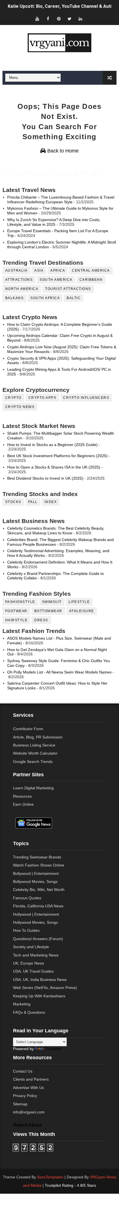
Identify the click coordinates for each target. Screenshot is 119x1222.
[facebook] (48, 18)
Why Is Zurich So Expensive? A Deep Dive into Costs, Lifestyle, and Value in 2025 (53, 222)
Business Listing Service (34, 745)
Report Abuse (27, 1124)
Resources (22, 796)
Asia (38, 270)
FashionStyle (20, 602)
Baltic (74, 298)
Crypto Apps (42, 398)
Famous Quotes (27, 898)
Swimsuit (52, 602)
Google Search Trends (33, 761)
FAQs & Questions (29, 1012)
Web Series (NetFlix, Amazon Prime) (45, 987)
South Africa (45, 298)
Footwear (16, 611)
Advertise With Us (28, 1087)
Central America (91, 270)
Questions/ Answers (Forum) (38, 938)
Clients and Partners (31, 1079)
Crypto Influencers (86, 398)
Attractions (19, 280)
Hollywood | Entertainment (36, 914)
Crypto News (20, 407)
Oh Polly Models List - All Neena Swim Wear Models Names (59, 672)
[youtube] (37, 18)
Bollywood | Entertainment (36, 873)
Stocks (13, 502)
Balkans (14, 298)
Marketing (21, 1004)
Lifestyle (79, 602)
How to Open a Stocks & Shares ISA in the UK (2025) (53, 467)
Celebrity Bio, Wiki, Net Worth (38, 889)
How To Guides (26, 930)
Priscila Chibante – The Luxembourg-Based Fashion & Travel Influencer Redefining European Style (60, 199)
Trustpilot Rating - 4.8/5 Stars (70, 1185)
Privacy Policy (25, 1095)
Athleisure (81, 611)
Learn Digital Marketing (33, 788)
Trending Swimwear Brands (37, 857)
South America (56, 280)
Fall (33, 502)
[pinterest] (59, 18)
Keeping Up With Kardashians (39, 996)
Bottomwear (48, 611)
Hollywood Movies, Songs (35, 922)
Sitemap (20, 1104)
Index (51, 502)
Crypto (13, 398)
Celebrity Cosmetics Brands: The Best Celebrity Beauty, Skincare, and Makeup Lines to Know (55, 530)
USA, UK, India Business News (40, 979)
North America (21, 289)
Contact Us (22, 1071)
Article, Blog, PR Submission (38, 737)
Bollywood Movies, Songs (35, 881)
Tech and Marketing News (35, 955)
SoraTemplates (50, 1177)
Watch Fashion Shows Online (38, 865)
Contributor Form (28, 729)
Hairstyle (16, 620)
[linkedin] (80, 18)
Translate (53, 1048)
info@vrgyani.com (29, 1112)
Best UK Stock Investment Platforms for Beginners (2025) (57, 456)
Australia (16, 270)
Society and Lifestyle (31, 947)
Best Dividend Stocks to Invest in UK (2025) (45, 478)
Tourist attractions (68, 289)
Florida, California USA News (38, 906)
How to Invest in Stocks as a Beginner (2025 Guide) (52, 444)
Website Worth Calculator (35, 753)
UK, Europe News (28, 963)
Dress (41, 620)
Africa (57, 270)
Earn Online (23, 804)
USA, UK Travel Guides (33, 971)
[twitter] (69, 18)
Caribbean (91, 280)
